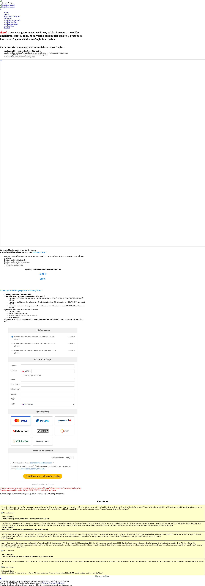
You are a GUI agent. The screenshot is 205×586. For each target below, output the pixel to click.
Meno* (13, 379)
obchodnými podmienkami (41, 463)
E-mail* (14, 366)
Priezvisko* (15, 384)
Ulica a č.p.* (15, 389)
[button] (21, 420)
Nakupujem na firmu (32, 375)
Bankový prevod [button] (42, 441)
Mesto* (14, 394)
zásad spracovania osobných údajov (30, 469)
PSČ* (13, 399)
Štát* (13, 404)
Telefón (14, 370)
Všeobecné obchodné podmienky (53, 583)
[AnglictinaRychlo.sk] (7, 5)
